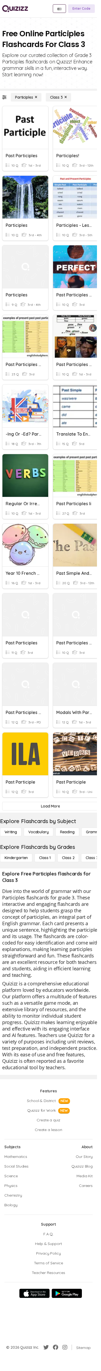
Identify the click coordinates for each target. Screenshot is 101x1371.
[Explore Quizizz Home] (15, 8)
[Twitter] (46, 1347)
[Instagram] (64, 1347)
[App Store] (34, 1293)
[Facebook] (55, 1347)
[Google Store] (67, 1293)
